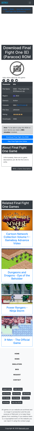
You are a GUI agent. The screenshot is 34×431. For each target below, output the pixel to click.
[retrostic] (5, 3)
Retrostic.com (24, 428)
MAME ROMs (7, 389)
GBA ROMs (26, 393)
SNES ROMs (18, 389)
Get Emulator (22, 105)
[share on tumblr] (12, 80)
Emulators (17, 364)
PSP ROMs (25, 398)
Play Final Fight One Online (17, 141)
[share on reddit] (16, 80)
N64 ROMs (16, 393)
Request (17, 375)
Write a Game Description (22, 169)
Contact (17, 380)
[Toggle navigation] (29, 3)
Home (17, 354)
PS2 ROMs (16, 398)
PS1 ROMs (6, 398)
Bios (17, 369)
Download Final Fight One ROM (17, 137)
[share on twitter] (8, 80)
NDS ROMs (6, 393)
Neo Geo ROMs (17, 402)
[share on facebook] (3, 80)
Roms (17, 359)
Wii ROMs (6, 402)
